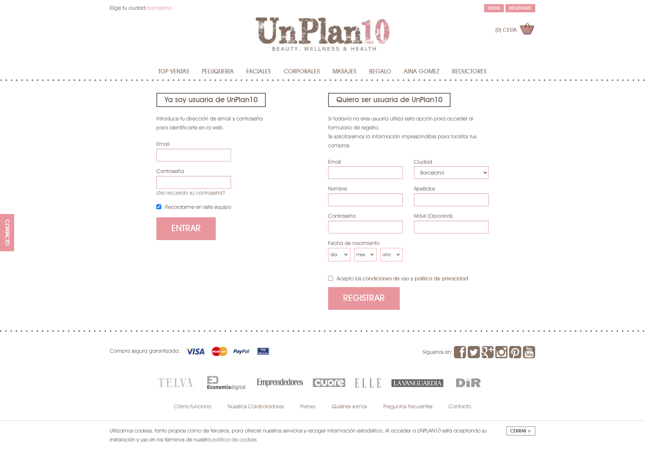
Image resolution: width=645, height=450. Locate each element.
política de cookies (234, 440)
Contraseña (170, 171)
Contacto (460, 406)
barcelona (159, 8)
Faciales (258, 72)
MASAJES (344, 72)
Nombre (337, 189)
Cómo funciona (192, 406)
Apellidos (424, 189)
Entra (494, 8)
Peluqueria (218, 72)
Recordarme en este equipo (198, 207)
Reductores (469, 72)
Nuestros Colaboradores (256, 406)
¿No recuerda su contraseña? (190, 193)
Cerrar (520, 431)
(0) (506, 30)
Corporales (302, 72)
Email (162, 144)
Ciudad (423, 162)
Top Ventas (173, 72)
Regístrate (520, 8)
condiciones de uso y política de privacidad (415, 278)
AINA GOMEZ (421, 72)
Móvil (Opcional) (433, 216)
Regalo (380, 72)
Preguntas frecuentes (407, 406)
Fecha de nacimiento (353, 243)
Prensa (307, 406)
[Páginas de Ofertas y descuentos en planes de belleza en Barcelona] (322, 34)
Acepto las (402, 278)
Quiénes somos (349, 406)
